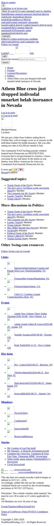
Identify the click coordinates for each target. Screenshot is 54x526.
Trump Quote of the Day (19, 185)
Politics (10, 76)
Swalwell (11, 230)
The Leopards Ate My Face (20, 193)
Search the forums (9, 59)
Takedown (13, 506)
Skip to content (8, 2)
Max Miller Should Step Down (22, 228)
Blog (21, 506)
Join (32, 53)
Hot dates (7, 353)
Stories (5, 442)
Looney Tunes (14, 196)
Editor (11, 39)
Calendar (36, 11)
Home (10, 67)
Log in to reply (8, 112)
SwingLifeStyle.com (21, 41)
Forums (10, 70)
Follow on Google (10, 44)
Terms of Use (7, 511)
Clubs (4, 257)
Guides (19, 25)
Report (4, 172)
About (27, 506)
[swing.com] (18, 53)
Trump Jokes (13, 199)
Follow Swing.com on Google (15, 251)
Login (14, 8)
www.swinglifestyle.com (30, 472)
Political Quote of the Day (19, 233)
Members (7, 402)
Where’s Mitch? (14, 236)
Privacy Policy (21, 511)
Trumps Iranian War (16, 238)
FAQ (32, 506)
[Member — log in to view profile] (6, 127)
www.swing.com (22, 469)
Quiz (19, 33)
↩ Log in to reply (9, 115)
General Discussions (17, 73)
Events (16, 11)
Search (5, 62)
